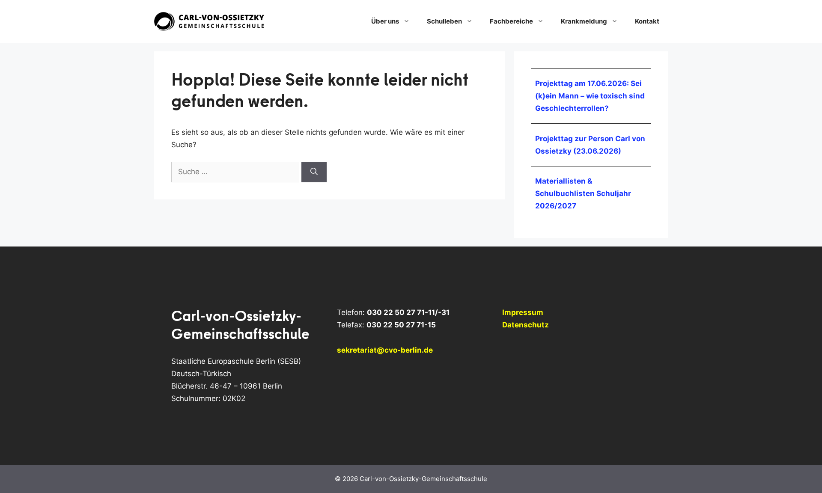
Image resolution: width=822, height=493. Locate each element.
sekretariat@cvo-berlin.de (385, 350)
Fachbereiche (511, 21)
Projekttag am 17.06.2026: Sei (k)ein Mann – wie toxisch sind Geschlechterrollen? (590, 96)
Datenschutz (525, 325)
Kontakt (647, 21)
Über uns (385, 21)
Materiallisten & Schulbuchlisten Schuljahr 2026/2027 (583, 193)
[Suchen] (314, 172)
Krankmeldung (584, 21)
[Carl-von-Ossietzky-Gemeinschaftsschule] (209, 21)
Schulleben (444, 21)
